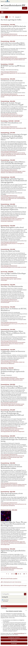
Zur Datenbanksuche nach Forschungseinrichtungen (14, 585)
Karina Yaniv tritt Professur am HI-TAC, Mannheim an (14, 309)
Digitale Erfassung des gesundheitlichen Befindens (13, 551)
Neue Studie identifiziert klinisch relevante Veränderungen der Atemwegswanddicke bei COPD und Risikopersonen (12, 414)
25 (7, 17)
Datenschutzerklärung (19, 633)
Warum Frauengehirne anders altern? (12, 227)
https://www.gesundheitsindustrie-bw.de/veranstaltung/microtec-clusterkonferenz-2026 (13, 127)
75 (13, 17)
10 (11, 573)
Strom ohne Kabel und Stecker (10, 251)
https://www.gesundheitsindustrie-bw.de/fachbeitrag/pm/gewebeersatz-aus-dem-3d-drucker (13, 95)
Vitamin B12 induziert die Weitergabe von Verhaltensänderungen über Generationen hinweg (14, 439)
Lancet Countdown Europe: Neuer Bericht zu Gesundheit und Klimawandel (13, 387)
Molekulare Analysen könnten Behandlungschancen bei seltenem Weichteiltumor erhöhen (11, 466)
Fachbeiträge (4, 608)
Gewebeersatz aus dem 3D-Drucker (12, 81)
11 (14, 573)
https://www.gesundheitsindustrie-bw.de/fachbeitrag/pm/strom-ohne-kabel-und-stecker (13, 266)
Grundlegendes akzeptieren (14, 637)
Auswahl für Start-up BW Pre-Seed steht (13, 26)
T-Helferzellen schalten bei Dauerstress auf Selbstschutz (13, 352)
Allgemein (3, 606)
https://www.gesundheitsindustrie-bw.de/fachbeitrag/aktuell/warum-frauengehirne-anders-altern (12, 243)
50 (10, 17)
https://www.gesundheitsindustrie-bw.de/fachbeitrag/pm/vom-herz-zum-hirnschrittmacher (10, 301)
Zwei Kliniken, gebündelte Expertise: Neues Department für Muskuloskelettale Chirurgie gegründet (14, 180)
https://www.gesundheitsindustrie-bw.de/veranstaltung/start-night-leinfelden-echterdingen (11, 279)
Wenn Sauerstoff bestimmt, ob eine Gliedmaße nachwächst (12, 494)
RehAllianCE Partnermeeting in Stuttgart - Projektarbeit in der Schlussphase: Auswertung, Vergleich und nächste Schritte (14, 137)
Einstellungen (14, 643)
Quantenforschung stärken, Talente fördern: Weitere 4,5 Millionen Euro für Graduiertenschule (13, 333)
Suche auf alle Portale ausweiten (9, 578)
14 (20, 573)
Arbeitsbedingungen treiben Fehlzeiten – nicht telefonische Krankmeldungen (13, 163)
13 (18, 573)
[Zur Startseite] (13, 5)
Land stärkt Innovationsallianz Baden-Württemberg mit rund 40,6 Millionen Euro (13, 44)
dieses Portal (5, 600)
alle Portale (5, 601)
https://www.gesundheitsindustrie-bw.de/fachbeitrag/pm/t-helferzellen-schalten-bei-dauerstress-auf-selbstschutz (13, 362)
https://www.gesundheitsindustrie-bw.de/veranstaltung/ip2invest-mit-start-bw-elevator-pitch (13, 73)
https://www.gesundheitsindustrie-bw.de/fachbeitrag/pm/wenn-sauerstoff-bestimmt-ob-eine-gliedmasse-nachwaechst (13, 504)
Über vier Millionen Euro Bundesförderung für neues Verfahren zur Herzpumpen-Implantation (14, 207)
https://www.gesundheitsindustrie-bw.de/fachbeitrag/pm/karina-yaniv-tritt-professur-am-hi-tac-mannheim (14, 324)
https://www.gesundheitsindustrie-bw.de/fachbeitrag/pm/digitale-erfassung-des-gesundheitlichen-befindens (12, 568)
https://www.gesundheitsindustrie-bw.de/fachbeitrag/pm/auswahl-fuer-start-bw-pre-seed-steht (14, 35)
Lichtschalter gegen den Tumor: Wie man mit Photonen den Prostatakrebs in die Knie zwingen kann (14, 524)
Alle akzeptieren (14, 640)
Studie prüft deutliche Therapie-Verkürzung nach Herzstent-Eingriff (12, 104)
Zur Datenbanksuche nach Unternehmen (11, 582)
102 (24, 573)
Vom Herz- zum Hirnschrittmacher (12, 286)
